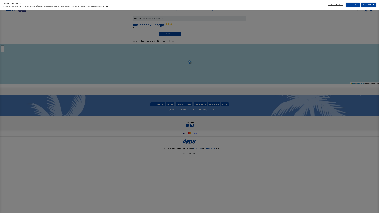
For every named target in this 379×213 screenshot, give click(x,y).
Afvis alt (353, 5)
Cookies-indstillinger (335, 5)
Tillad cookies (368, 5)
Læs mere (105, 6)
